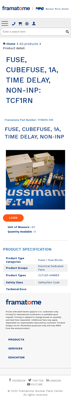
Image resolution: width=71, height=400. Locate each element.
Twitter (37, 380)
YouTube (36, 384)
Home (10, 44)
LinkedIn (55, 380)
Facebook (19, 380)
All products (28, 44)
